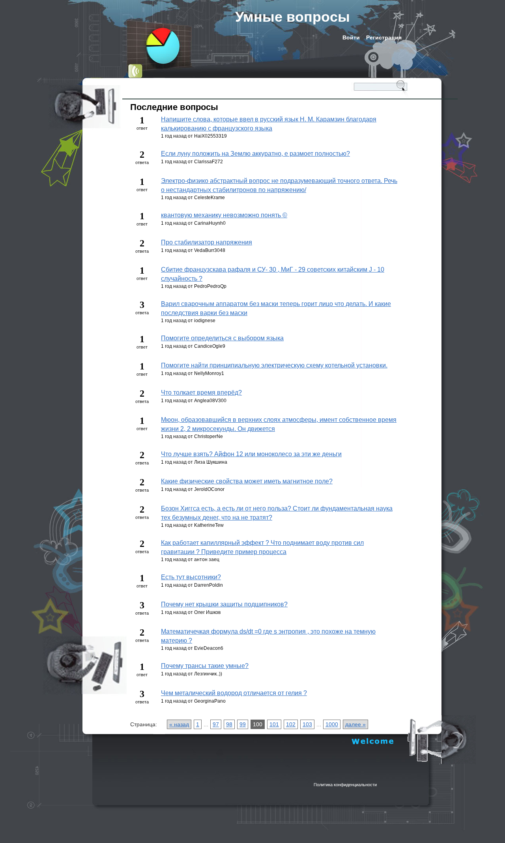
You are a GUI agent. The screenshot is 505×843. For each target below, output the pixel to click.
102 (291, 724)
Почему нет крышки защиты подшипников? (224, 604)
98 (229, 724)
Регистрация (384, 37)
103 (307, 724)
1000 (331, 724)
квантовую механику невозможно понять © (224, 215)
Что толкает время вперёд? (201, 392)
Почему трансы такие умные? (205, 665)
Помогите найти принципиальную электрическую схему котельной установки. (274, 365)
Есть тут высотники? (191, 577)
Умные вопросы (292, 17)
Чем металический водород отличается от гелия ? (234, 693)
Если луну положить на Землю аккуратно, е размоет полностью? (255, 153)
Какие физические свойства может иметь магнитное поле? (247, 481)
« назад (179, 724)
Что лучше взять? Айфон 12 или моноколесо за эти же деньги (251, 454)
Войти (351, 37)
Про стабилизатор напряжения (206, 242)
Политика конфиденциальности (345, 784)
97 (216, 724)
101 (274, 724)
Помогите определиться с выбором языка (222, 338)
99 (242, 724)
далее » (355, 724)
